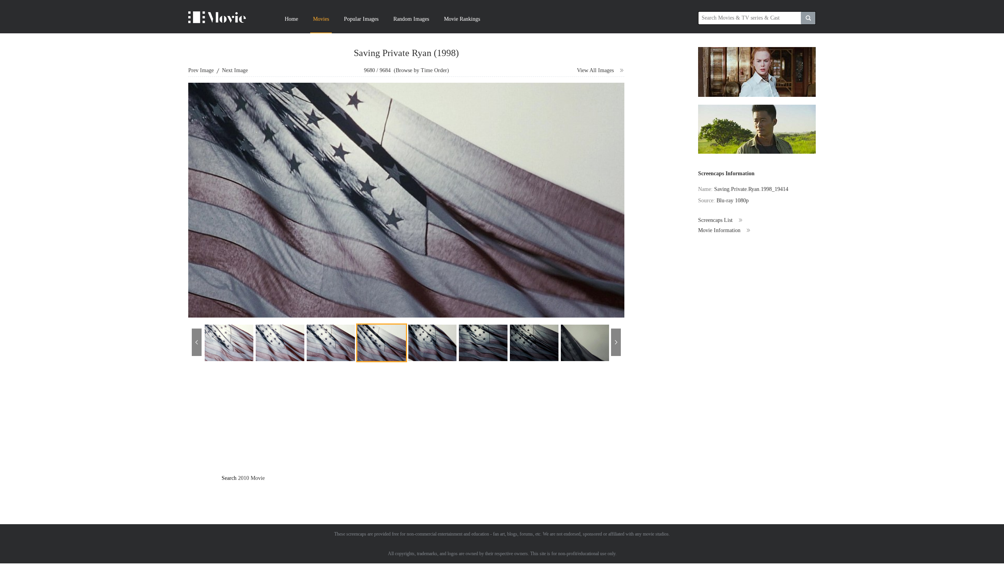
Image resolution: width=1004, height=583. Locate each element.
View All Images (595, 70)
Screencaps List (715, 220)
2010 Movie (251, 478)
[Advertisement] (428, 425)
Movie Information (719, 230)
